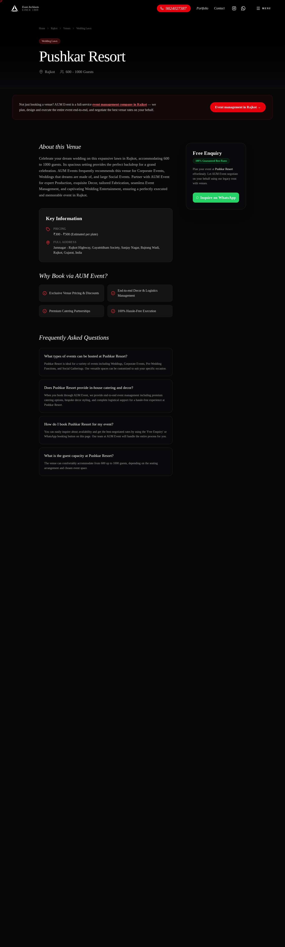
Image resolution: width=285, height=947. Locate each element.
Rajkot (54, 28)
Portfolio (202, 8)
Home (42, 28)
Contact (219, 8)
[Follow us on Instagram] (234, 8)
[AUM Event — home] (14, 8)
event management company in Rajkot (119, 104)
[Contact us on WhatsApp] (243, 8)
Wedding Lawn (83, 28)
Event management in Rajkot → (238, 107)
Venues (67, 28)
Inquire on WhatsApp (218, 197)
